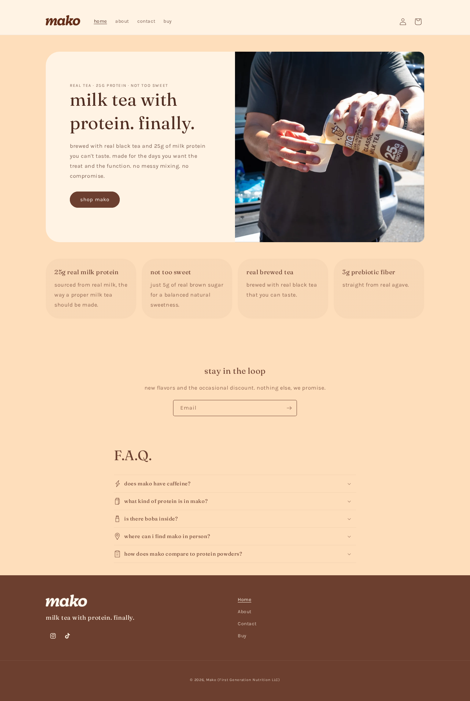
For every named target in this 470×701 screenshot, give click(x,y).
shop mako (94, 199)
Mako (211, 680)
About (245, 612)
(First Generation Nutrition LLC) (248, 680)
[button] (235, 483)
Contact (247, 624)
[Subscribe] (289, 408)
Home (244, 599)
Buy (242, 636)
